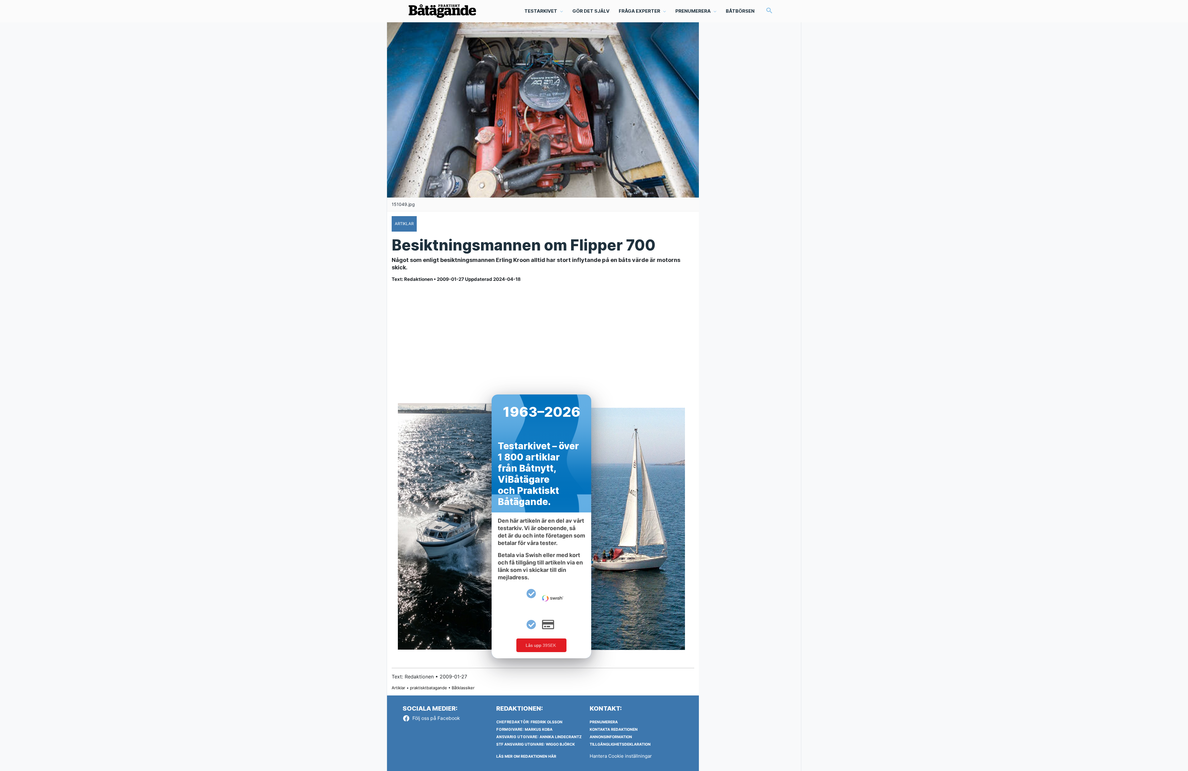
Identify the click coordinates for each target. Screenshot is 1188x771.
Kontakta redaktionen (614, 729)
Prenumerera (604, 722)
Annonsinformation (611, 736)
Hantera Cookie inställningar (621, 756)
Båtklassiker (463, 687)
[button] (769, 11)
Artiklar (398, 687)
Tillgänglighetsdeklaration (620, 744)
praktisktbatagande (428, 687)
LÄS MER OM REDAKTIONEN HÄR (526, 756)
